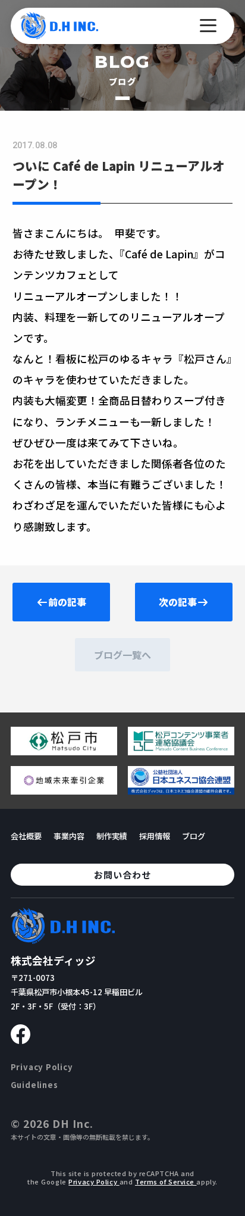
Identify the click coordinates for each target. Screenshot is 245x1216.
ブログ (193, 836)
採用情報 (154, 836)
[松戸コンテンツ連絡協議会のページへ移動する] (181, 750)
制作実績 (111, 836)
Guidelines (34, 1084)
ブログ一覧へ (122, 655)
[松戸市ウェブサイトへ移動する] (64, 750)
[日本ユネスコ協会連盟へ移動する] (181, 790)
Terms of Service (166, 1181)
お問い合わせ (122, 874)
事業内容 (69, 836)
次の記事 (178, 602)
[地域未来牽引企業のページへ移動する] (64, 790)
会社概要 (26, 836)
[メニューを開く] (208, 25)
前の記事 (67, 602)
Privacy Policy (42, 1067)
